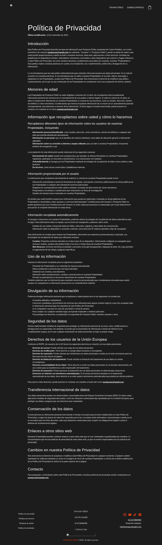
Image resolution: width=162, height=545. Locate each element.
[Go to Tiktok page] (134, 514)
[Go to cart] (150, 7)
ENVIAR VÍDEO (116, 8)
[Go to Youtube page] (129, 514)
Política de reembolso (26, 528)
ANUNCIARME (81, 517)
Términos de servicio (26, 519)
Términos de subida (26, 523)
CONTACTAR (81, 530)
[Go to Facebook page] (140, 514)
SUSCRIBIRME (81, 523)
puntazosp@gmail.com (58, 52)
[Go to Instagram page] (124, 514)
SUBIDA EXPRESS (135, 8)
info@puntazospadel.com (130, 527)
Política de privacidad (26, 514)
